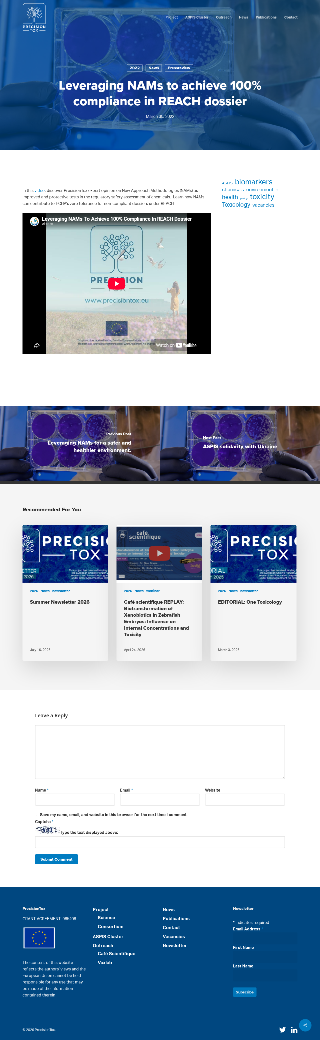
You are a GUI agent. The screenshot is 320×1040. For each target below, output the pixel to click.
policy (244, 198)
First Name (243, 948)
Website (212, 790)
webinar (153, 591)
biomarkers (253, 182)
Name (42, 790)
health (230, 197)
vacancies (263, 205)
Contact (171, 928)
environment (260, 189)
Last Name (243, 966)
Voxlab (105, 963)
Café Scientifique (117, 954)
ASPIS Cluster (108, 937)
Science (106, 918)
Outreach (103, 946)
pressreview (179, 68)
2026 (34, 591)
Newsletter (175, 946)
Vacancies (174, 937)
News (153, 68)
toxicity (262, 197)
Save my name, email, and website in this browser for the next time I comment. (114, 815)
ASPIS (227, 183)
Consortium (111, 927)
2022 (135, 68)
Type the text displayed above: (89, 833)
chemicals (233, 189)
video (39, 191)
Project (101, 910)
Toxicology (236, 205)
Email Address (248, 929)
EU (278, 190)
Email (126, 790)
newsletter (61, 591)
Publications (176, 919)
